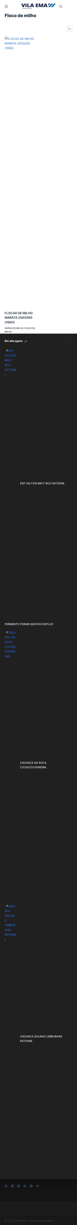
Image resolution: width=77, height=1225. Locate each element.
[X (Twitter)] (12, 1186)
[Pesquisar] (60, 6)
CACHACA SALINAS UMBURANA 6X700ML (41, 1039)
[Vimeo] (37, 1186)
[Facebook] (6, 1186)
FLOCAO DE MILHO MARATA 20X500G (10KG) (19, 317)
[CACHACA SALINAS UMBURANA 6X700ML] (10, 1039)
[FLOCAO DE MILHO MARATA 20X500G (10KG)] (20, 171)
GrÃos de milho (14, 328)
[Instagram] (18, 1186)
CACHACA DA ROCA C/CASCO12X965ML (33, 765)
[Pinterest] (24, 1186)
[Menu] (6, 6)
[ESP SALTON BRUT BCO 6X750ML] (10, 483)
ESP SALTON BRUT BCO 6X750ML (42, 483)
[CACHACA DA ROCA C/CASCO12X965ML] (10, 765)
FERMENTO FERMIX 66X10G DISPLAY (29, 624)
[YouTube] (31, 1186)
